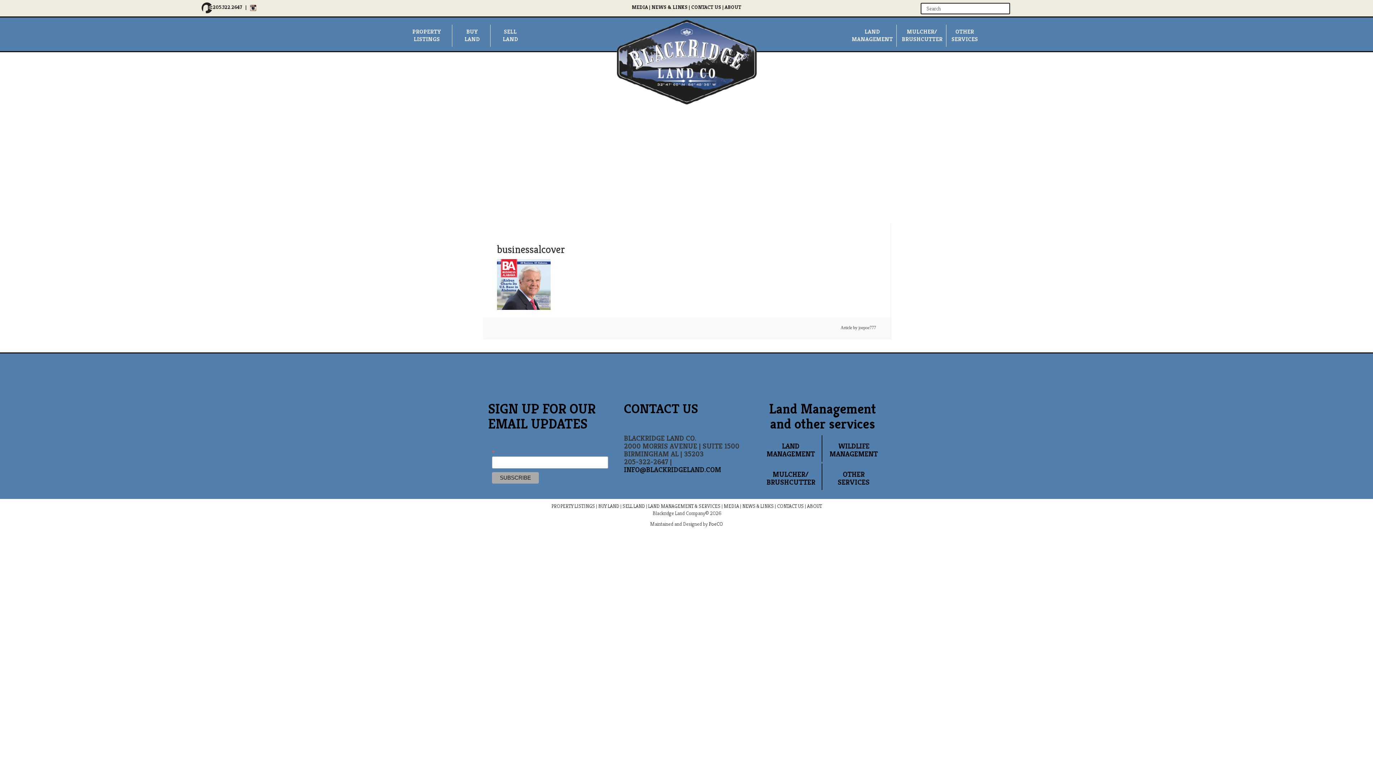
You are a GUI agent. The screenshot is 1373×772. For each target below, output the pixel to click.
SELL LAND (633, 506)
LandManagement (872, 35)
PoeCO (716, 524)
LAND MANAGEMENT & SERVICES (684, 506)
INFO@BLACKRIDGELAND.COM (672, 469)
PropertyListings (426, 35)
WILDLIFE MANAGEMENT (854, 450)
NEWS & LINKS (669, 7)
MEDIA (640, 7)
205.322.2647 (227, 7)
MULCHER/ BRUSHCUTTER (922, 35)
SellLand (510, 35)
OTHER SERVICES (854, 478)
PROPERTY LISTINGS (573, 506)
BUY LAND (608, 506)
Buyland (471, 35)
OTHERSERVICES (964, 35)
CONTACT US (706, 7)
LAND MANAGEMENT (791, 450)
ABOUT (733, 7)
